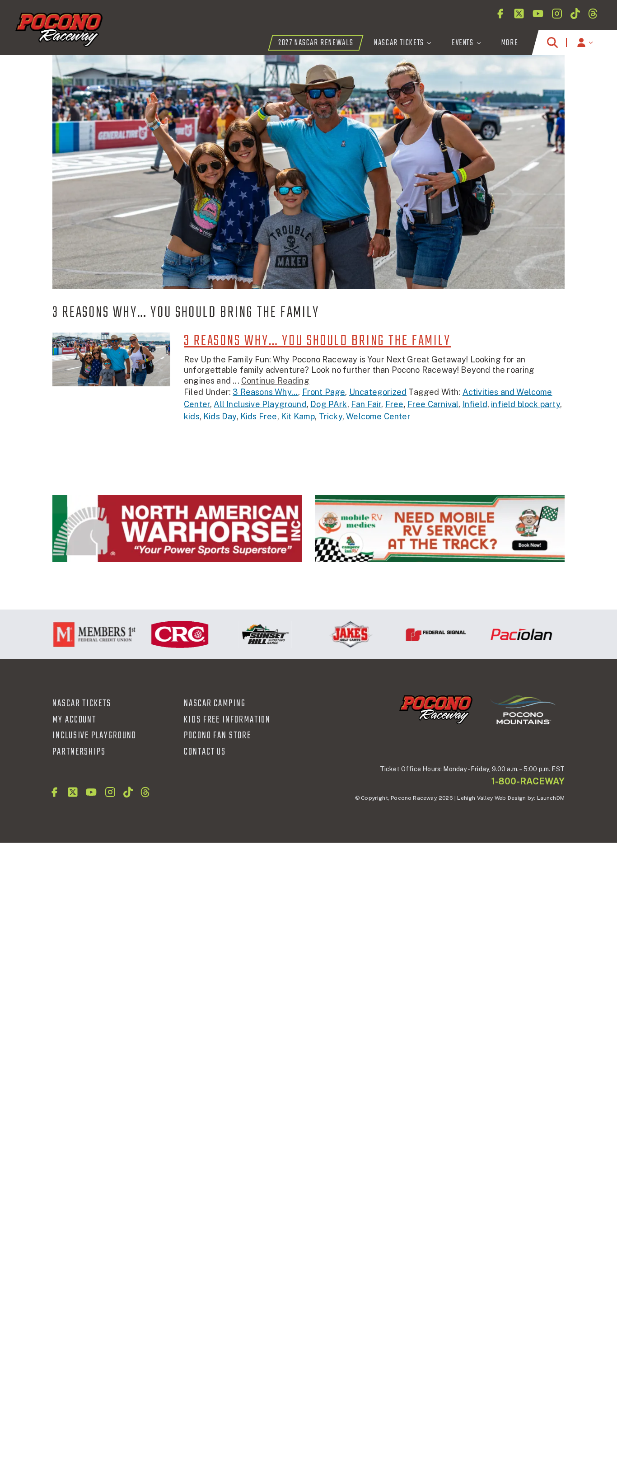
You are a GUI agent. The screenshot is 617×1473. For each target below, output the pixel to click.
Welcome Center (378, 416)
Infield (475, 404)
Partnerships (79, 752)
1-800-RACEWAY (528, 781)
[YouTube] (538, 13)
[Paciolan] (502, 634)
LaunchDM (551, 798)
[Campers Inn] (440, 528)
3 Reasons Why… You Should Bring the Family (317, 341)
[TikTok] (575, 13)
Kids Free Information (227, 719)
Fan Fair (366, 404)
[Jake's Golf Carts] (331, 634)
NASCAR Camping (215, 703)
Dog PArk (328, 404)
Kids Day (219, 416)
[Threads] (593, 13)
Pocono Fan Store (217, 735)
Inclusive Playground (94, 735)
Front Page (324, 392)
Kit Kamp (298, 416)
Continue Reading (275, 380)
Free (394, 404)
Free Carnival (432, 404)
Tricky (330, 416)
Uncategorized (378, 392)
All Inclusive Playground (260, 404)
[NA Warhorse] (177, 528)
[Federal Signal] (416, 634)
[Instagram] (557, 13)
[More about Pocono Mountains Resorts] (523, 709)
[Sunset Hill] (246, 634)
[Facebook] (500, 13)
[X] (519, 13)
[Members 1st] (75, 634)
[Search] (552, 42)
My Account (74, 719)
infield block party (525, 404)
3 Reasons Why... (265, 392)
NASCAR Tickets (81, 703)
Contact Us (205, 752)
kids (192, 416)
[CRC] (160, 634)
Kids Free (258, 416)
